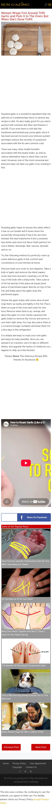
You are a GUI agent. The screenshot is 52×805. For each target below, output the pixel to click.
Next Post (40, 747)
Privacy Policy (19, 763)
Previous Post (11, 747)
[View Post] (26, 557)
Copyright (17, 767)
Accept (37, 799)
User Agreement (38, 763)
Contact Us (31, 767)
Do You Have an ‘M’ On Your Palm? (17, 599)
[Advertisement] (26, 85)
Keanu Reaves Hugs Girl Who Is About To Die (22, 731)
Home (6, 763)
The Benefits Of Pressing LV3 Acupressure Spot (24, 665)
